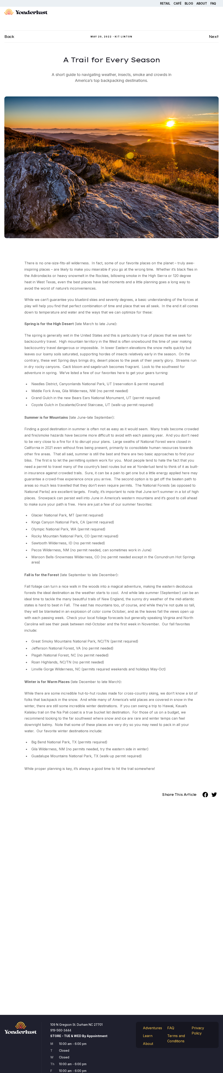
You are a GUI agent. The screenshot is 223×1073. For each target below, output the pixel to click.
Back (9, 36)
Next (214, 36)
